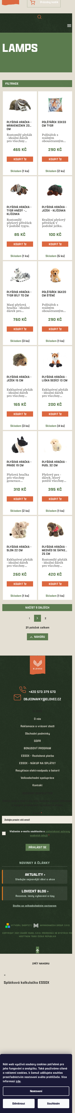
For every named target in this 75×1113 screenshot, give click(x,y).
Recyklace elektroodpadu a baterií (38, 770)
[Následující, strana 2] (37, 618)
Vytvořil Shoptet (21, 925)
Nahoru (39, 637)
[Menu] (69, 25)
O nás (37, 719)
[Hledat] (39, 17)
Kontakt (37, 785)
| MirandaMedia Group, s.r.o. (51, 925)
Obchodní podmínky (37, 733)
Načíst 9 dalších (37, 607)
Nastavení (36, 1091)
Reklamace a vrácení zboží (38, 726)
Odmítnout (18, 1103)
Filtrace (12, 83)
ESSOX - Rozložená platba (37, 756)
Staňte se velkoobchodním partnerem (35, 905)
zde (18, 1081)
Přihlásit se (38, 847)
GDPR (37, 741)
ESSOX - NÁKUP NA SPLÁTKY (37, 763)
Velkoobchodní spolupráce (37, 778)
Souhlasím (53, 1103)
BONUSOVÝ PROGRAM (37, 748)
